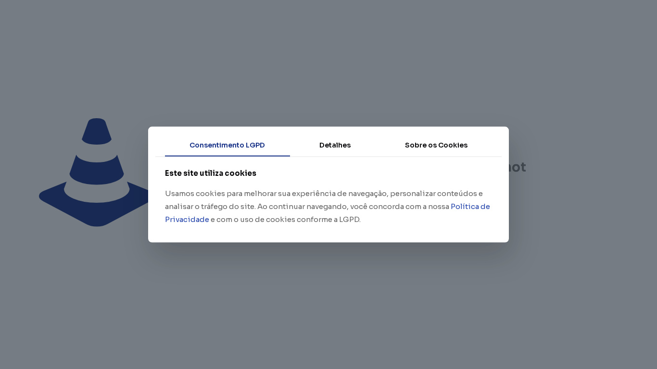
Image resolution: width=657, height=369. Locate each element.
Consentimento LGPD (227, 145)
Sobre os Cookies (436, 145)
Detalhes (335, 145)
